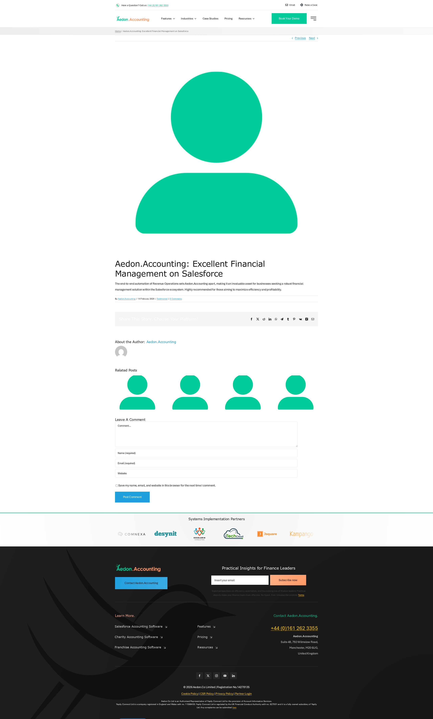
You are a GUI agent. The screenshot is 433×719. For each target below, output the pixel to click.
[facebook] (199, 675)
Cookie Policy (189, 694)
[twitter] (208, 675)
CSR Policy (207, 694)
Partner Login (243, 694)
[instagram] (216, 675)
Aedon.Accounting (126, 298)
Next (312, 38)
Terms (301, 594)
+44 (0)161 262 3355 (158, 5)
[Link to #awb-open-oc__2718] (313, 18)
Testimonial (162, 298)
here (234, 707)
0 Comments (176, 298)
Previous (300, 38)
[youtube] (225, 675)
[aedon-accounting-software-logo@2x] (138, 565)
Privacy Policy (224, 694)
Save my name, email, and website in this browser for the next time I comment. (167, 485)
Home (118, 31)
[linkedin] (233, 675)
